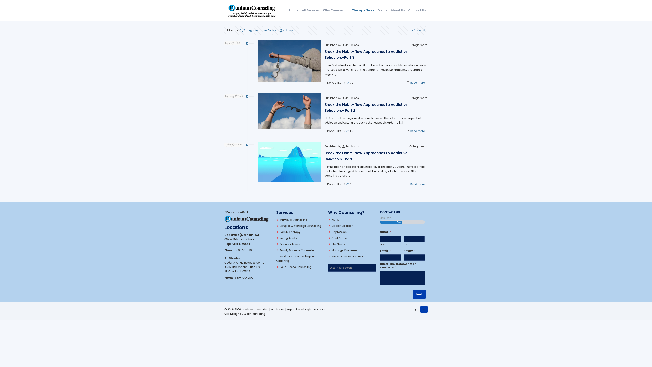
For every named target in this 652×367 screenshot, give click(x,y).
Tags (270, 30)
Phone (410, 251)
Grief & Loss (339, 238)
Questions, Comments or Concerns (398, 265)
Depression (339, 232)
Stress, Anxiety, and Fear (347, 256)
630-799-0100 (244, 250)
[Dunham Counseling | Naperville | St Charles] (252, 10)
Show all (419, 30)
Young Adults (288, 238)
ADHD (335, 220)
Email (385, 251)
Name (385, 232)
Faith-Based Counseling (295, 267)
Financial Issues (290, 244)
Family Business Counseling (297, 250)
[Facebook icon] (415, 309)
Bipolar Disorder (342, 226)
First (382, 244)
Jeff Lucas (352, 45)
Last (406, 244)
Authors (288, 30)
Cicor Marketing (254, 314)
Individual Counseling (293, 220)
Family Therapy (290, 232)
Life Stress (338, 244)
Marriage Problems (344, 250)
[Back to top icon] (424, 309)
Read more (417, 83)
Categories (251, 30)
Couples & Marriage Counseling (300, 226)
